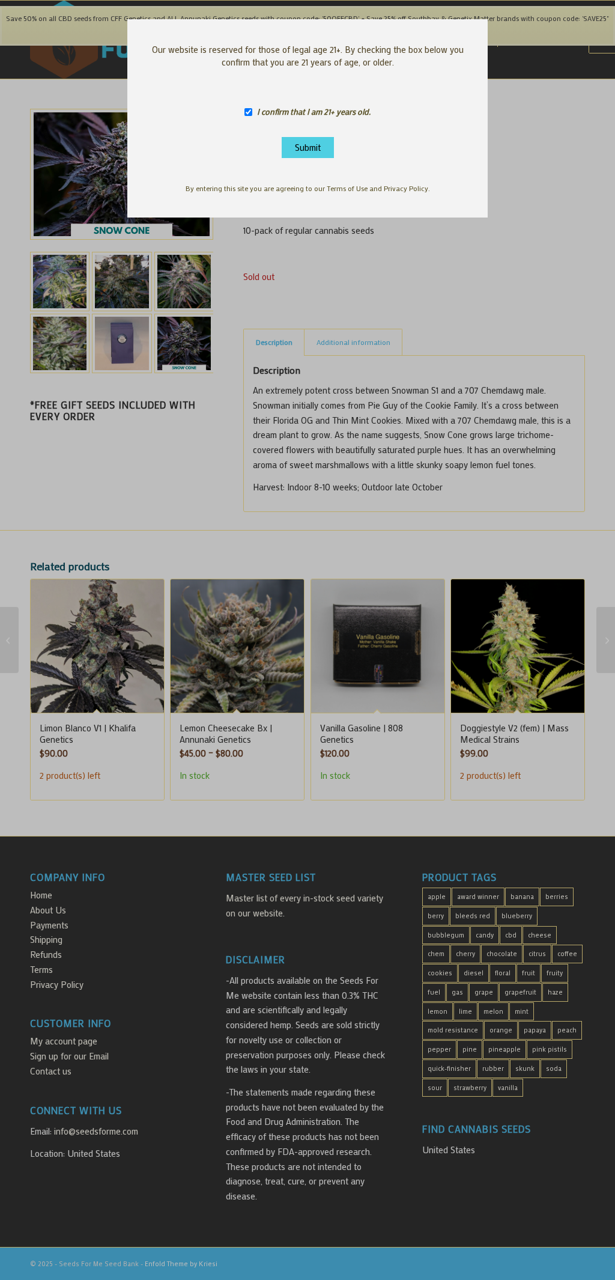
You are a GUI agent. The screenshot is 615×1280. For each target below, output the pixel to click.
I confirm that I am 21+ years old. (314, 112)
